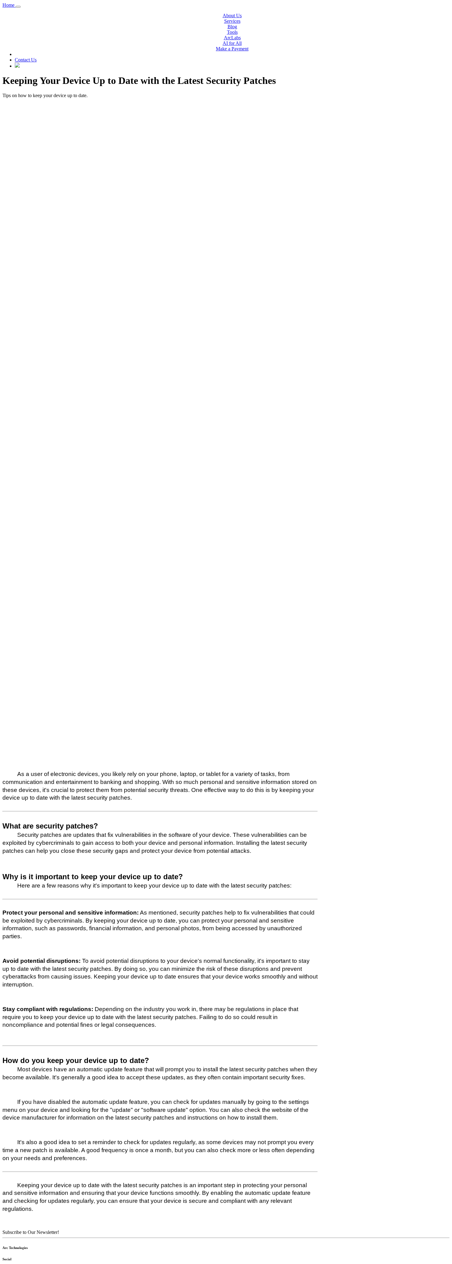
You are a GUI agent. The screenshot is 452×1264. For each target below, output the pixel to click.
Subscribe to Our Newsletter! (30, 1232)
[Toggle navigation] (18, 7)
